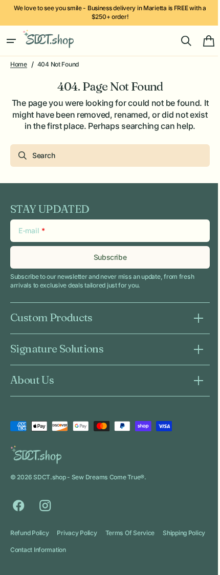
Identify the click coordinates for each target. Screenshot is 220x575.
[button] (11, 41)
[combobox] (106, 155)
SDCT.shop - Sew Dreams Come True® (88, 477)
